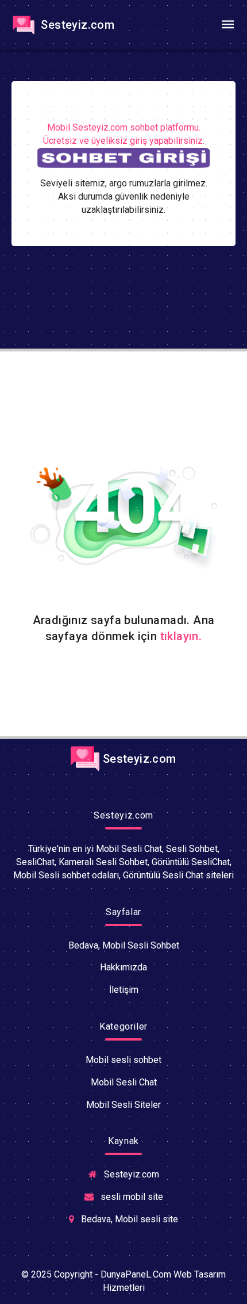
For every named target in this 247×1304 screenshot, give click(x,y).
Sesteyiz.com (76, 25)
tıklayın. (181, 636)
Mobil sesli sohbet (123, 1059)
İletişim (123, 989)
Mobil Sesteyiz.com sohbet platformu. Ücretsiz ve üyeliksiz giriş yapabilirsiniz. (123, 134)
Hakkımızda (123, 967)
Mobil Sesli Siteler (123, 1104)
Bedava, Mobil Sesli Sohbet (123, 945)
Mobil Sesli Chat (124, 1082)
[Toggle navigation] (227, 24)
